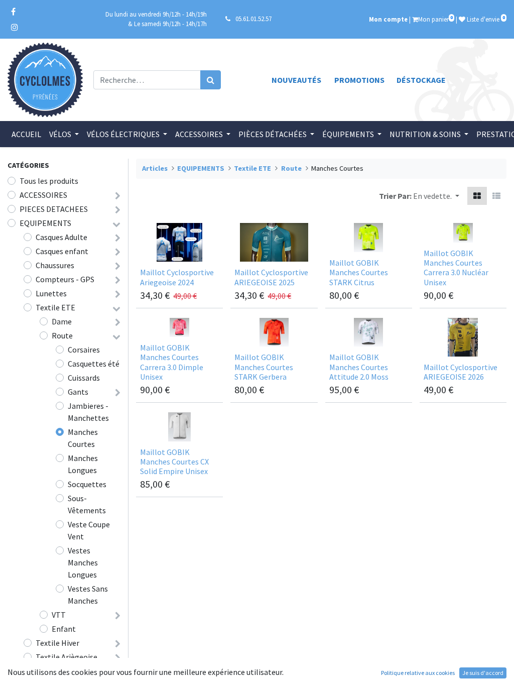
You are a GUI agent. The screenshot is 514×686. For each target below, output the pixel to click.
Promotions (359, 80)
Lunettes (51, 293)
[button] (436, 196)
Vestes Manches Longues (83, 562)
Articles (155, 168)
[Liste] (496, 196)
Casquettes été (93, 364)
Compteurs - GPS (65, 279)
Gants (78, 392)
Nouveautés (296, 80)
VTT (59, 615)
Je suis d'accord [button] (482, 672)
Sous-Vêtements (87, 504)
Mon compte (388, 19)
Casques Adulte (61, 237)
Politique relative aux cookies (418, 672)
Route (62, 335)
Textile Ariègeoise (66, 657)
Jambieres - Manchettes (88, 412)
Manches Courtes (83, 438)
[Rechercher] (210, 79)
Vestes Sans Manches (88, 595)
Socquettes (87, 484)
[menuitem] (26, 134)
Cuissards (84, 378)
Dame (62, 321)
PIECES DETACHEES (54, 209)
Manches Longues (83, 464)
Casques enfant (62, 251)
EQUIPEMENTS (45, 223)
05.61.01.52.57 (253, 19)
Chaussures (55, 265)
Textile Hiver (57, 643)
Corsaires (84, 350)
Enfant (64, 629)
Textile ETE (55, 307)
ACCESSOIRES (43, 195)
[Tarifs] (477, 196)
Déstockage (421, 80)
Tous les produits (49, 181)
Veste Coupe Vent (89, 530)
